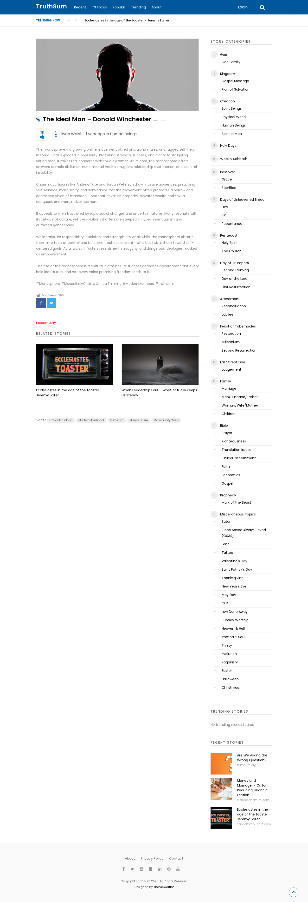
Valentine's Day (234, 561)
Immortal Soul (233, 637)
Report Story (47, 323)
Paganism (230, 662)
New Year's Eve (234, 586)
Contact (176, 858)
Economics (231, 475)
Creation (227, 101)
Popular (119, 7)
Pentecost (228, 235)
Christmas (230, 687)
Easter (227, 670)
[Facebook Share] (41, 303)
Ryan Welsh (72, 134)
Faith (226, 466)
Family (225, 381)
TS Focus (99, 7)
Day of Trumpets (234, 263)
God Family (231, 62)
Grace (227, 179)
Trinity (227, 645)
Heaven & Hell (233, 628)
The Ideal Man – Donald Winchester (97, 119)
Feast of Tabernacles (238, 326)
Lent (225, 544)
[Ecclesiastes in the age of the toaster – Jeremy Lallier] (74, 364)
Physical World (234, 116)
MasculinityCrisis (166, 420)
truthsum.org (246, 765)
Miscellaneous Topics (238, 514)
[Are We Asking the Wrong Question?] (221, 764)
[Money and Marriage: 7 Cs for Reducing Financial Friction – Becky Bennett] (221, 789)
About (157, 7)
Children (229, 413)
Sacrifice (229, 187)
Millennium (231, 342)
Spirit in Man (232, 133)
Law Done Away (235, 611)
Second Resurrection (239, 350)
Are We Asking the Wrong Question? (252, 757)
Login (243, 7)
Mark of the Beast (236, 502)
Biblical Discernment (239, 458)
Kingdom (227, 73)
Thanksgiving (233, 577)
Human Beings (123, 134)
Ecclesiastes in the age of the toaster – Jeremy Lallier (126, 20)
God (223, 54)
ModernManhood (91, 420)
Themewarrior (164, 887)
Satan (226, 521)
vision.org (159, 120)
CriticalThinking (60, 420)
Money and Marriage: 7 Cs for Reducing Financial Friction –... (252, 787)
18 (42, 133)
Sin (224, 215)
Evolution (229, 653)
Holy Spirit (230, 242)
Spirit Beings (232, 108)
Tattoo (227, 552)
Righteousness (234, 441)
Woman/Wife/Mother (240, 405)
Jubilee (227, 314)
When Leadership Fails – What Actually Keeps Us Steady (159, 393)
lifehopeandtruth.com (253, 800)
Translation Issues (236, 449)
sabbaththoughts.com (254, 824)
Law (225, 206)
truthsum (116, 420)
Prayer (227, 432)
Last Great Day (232, 362)
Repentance (232, 223)
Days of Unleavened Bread (242, 199)
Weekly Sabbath (233, 158)
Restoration (231, 333)
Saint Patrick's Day (237, 569)
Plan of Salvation (236, 89)
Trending (138, 7)
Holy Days (228, 145)
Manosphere (138, 420)
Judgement (231, 369)
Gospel (227, 483)
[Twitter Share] (51, 303)
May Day (229, 594)
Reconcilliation (234, 306)
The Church (232, 251)
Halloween (230, 679)
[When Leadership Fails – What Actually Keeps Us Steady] (160, 364)
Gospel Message (235, 81)
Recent (80, 7)
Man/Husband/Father (240, 396)
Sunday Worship (235, 620)
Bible (224, 425)
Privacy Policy (152, 858)
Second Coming (235, 270)
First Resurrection (236, 287)
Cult (225, 603)
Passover (227, 172)
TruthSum (51, 6)
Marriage (229, 388)
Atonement (230, 298)
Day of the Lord (234, 278)
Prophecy (228, 495)
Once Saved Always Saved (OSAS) (244, 533)
